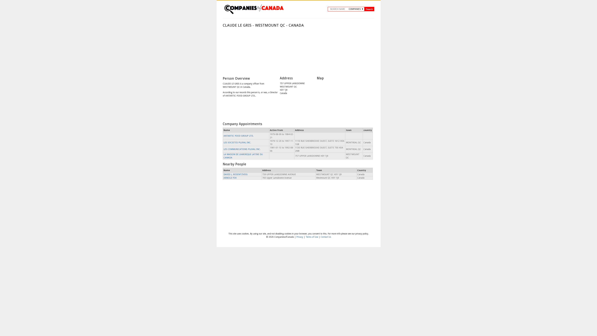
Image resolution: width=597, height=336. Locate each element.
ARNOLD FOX (230, 178)
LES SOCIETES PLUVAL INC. (237, 142)
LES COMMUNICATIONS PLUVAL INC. (242, 149)
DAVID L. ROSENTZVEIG (236, 174)
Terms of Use (312, 237)
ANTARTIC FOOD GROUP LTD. (239, 136)
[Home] (254, 13)
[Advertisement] (298, 51)
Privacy (300, 237)
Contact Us (326, 237)
